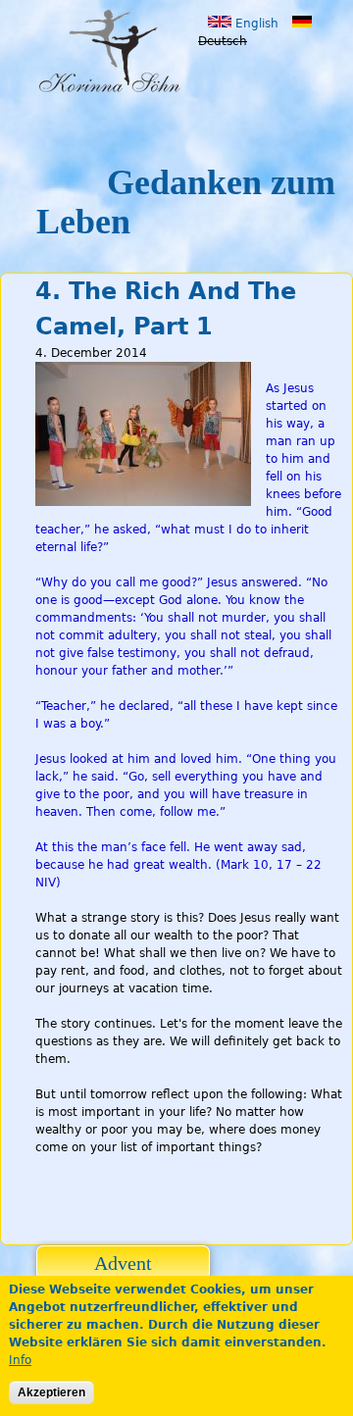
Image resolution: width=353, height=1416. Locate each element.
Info (20, 1360)
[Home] (117, 51)
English (254, 23)
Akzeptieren (51, 1392)
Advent (123, 1263)
